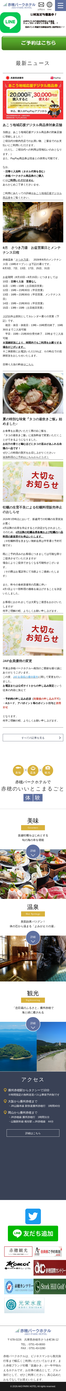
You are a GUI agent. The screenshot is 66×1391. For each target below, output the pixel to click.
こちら (30, 364)
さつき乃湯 (22, 259)
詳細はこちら (33, 1133)
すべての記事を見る (33, 737)
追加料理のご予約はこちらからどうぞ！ (26, 457)
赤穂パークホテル (19, 5)
